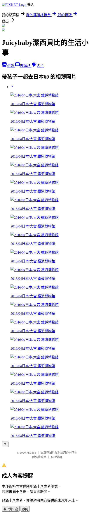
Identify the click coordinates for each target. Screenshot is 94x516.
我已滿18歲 (10, 509)
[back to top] (5, 444)
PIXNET (31, 452)
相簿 (11, 66)
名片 (40, 66)
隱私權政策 (39, 457)
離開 (25, 509)
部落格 (25, 66)
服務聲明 (56, 457)
